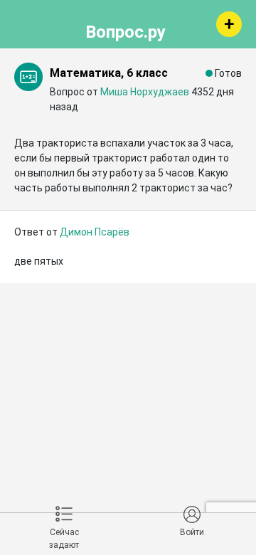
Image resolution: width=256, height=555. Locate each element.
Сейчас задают (64, 538)
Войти (192, 532)
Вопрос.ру (125, 30)
